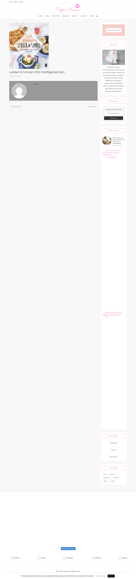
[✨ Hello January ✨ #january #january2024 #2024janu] (102, 499)
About (15, 1)
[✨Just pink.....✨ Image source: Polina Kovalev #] (125, 500)
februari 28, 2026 (117, 145)
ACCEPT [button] (111, 576)
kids (105, 474)
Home (10, 1)
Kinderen (65, 16)
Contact (21, 1)
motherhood (107, 477)
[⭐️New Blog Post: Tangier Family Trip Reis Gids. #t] (34, 500)
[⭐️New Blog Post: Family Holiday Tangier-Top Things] (11, 520)
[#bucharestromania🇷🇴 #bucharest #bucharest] (57, 497)
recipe (105, 481)
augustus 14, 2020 (15, 76)
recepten (117, 477)
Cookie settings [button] (100, 576)
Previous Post (16, 106)
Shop (92, 16)
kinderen (113, 474)
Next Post (92, 106)
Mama (47, 16)
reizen (113, 481)
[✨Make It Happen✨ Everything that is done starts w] (79, 508)
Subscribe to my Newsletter (113, 109)
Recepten (55, 16)
